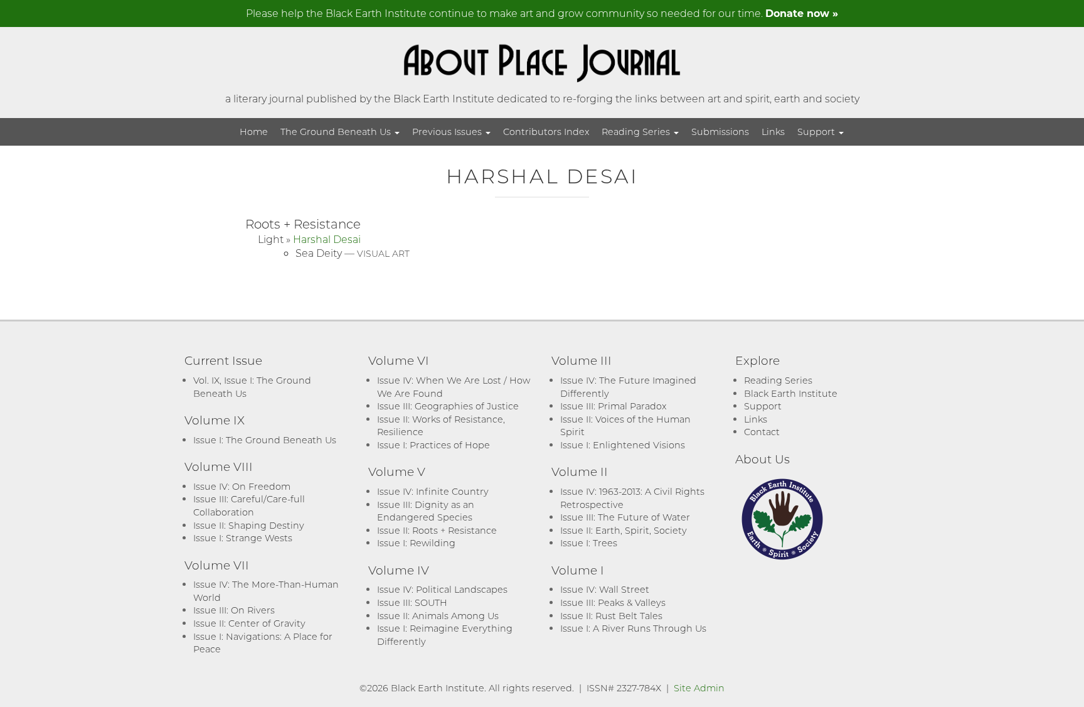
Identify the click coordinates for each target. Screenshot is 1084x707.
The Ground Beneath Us (336, 132)
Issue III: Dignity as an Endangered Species (425, 511)
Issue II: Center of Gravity (249, 623)
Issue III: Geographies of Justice (448, 406)
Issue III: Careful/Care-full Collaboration (249, 505)
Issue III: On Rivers (234, 610)
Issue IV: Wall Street (604, 589)
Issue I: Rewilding (416, 543)
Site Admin (699, 688)
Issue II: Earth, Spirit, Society (623, 530)
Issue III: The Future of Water (625, 517)
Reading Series (637, 132)
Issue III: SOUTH (412, 602)
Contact (762, 432)
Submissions (720, 132)
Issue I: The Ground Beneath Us (264, 440)
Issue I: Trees (588, 543)
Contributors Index (546, 132)
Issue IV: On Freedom (241, 486)
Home (254, 132)
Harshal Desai (327, 239)
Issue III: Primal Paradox (613, 406)
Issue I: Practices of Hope (433, 445)
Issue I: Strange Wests (242, 538)
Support (817, 132)
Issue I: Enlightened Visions (622, 445)
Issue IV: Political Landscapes (442, 589)
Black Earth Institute (790, 393)
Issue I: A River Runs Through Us (633, 628)
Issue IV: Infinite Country (433, 491)
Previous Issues (448, 132)
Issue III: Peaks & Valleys (613, 602)
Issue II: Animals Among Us (438, 616)
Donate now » (801, 12)
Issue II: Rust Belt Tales (611, 616)
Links (773, 132)
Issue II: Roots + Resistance (437, 530)
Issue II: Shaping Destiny (248, 525)
